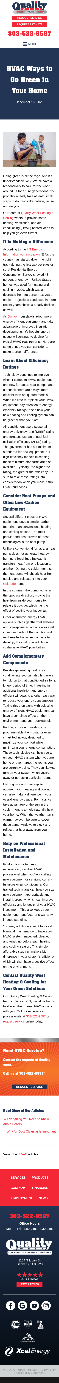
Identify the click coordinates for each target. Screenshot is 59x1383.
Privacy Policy (47, 1369)
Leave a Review (29, 1284)
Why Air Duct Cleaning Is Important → (31, 1134)
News (43, 1198)
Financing (40, 1188)
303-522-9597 (29, 34)
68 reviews (32, 1279)
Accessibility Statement (30, 1372)
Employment (21, 1198)
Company (18, 1188)
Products (40, 1177)
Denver (13, 316)
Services (18, 1177)
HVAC (23, 1154)
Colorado (9, 583)
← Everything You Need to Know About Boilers (26, 1121)
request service (14, 1021)
